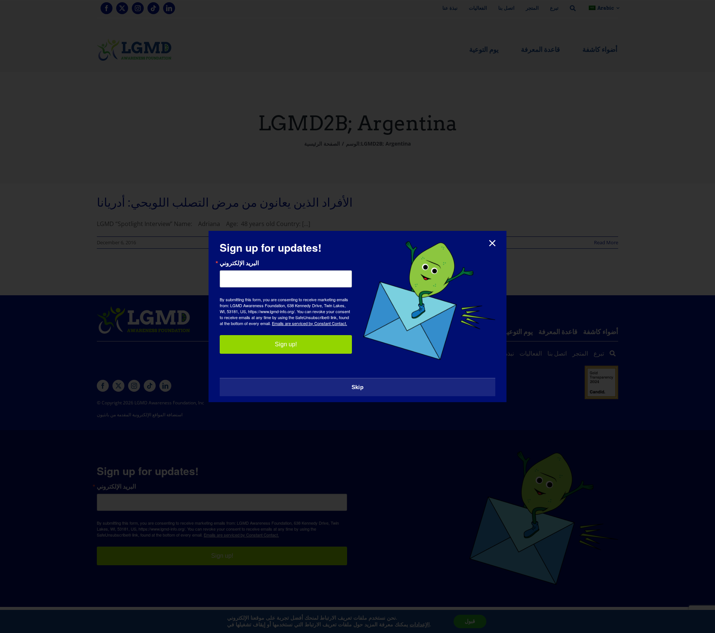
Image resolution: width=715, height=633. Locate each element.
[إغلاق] (492, 243)
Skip (357, 387)
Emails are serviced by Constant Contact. (309, 323)
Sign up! (286, 344)
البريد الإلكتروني (239, 263)
